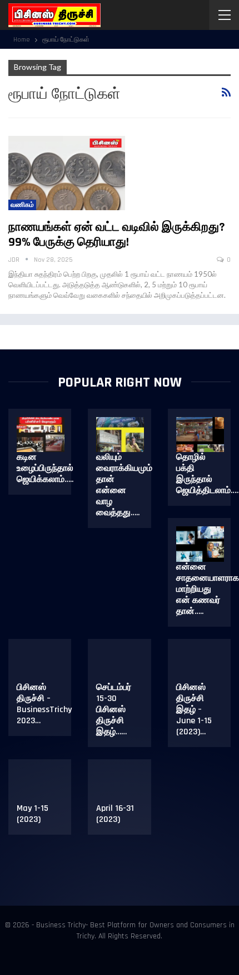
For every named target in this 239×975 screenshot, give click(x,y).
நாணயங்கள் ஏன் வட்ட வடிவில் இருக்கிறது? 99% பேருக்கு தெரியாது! (116, 235)
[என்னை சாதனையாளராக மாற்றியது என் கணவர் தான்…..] (200, 544)
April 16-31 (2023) (115, 814)
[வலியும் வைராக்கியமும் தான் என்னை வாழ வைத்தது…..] (120, 435)
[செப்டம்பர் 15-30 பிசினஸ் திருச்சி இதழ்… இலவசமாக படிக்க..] (120, 665)
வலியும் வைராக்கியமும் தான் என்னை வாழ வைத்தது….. (124, 485)
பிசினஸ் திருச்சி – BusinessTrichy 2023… (44, 704)
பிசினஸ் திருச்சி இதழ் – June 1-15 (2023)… (194, 710)
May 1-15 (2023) (32, 814)
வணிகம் (22, 205)
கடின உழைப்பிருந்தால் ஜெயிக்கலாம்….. (45, 468)
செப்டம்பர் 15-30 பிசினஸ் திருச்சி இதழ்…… (113, 710)
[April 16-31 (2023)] (120, 785)
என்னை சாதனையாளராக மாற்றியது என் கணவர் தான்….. (207, 589)
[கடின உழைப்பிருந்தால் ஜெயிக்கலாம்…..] (40, 435)
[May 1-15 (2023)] (40, 785)
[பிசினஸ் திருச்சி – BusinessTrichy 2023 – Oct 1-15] (40, 665)
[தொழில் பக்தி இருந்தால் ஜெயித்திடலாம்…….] (200, 435)
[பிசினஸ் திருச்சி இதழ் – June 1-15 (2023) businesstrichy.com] (200, 665)
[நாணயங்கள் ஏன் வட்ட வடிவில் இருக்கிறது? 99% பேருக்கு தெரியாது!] (66, 173)
